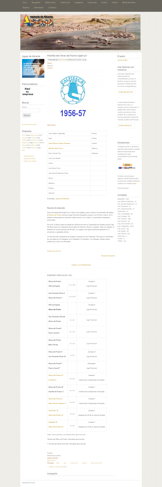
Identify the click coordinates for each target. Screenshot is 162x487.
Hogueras (25, 143)
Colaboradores (29, 156)
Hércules (36, 143)
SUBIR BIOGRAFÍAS (126, 92)
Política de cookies (30, 161)
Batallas (26, 8)
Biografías (36, 2)
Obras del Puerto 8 (55, 399)
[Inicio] (80, 32)
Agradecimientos (30, 158)
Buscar (24, 107)
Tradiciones (65, 2)
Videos (115, 2)
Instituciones (50, 2)
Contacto (52, 8)
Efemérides (39, 8)
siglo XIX (34, 148)
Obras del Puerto (96, 463)
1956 (57, 463)
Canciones (92, 2)
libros (24, 145)
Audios (104, 2)
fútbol (24, 140)
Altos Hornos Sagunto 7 (57, 403)
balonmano (74, 463)
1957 (65, 463)
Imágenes (79, 2)
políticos (33, 145)
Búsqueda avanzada (29, 124)
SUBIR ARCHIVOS (125, 125)
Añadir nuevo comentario (58, 467)
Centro (34, 138)
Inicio (25, 2)
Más (23, 150)
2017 (23, 135)
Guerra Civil (35, 140)
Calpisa (84, 463)
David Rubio (62, 60)
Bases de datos (128, 2)
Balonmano (51, 460)
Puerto (24, 148)
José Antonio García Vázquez (59, 143)
